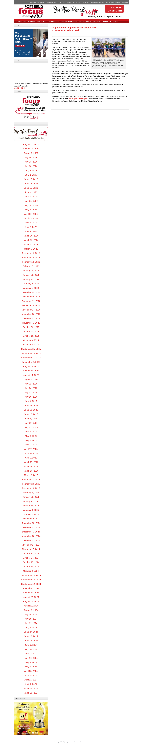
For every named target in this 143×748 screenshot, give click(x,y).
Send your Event (65, 2)
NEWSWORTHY (71, 34)
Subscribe (76, 2)
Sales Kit (125, 2)
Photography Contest (37, 2)
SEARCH (116, 21)
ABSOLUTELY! (85, 21)
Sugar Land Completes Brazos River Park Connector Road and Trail (74, 29)
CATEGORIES (53, 21)
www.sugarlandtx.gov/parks (78, 99)
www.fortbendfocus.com (82, 742)
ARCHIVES (107, 21)
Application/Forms (113, 2)
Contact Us (85, 2)
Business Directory (97, 2)
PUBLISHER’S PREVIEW (26, 21)
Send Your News (51, 2)
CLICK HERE (19, 88)
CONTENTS (41, 21)
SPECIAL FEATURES (69, 21)
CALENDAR (97, 21)
